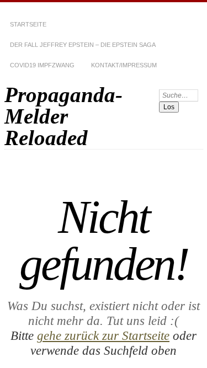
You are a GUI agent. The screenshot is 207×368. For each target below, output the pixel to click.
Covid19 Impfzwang (42, 65)
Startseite (28, 24)
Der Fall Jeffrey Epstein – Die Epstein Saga (83, 44)
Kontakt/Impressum (124, 65)
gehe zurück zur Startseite (103, 335)
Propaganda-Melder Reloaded (63, 116)
